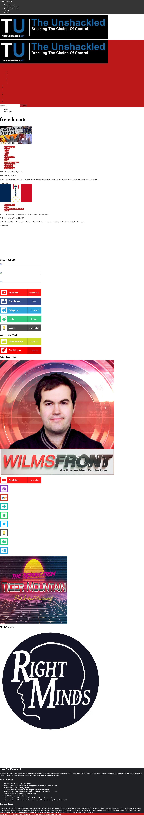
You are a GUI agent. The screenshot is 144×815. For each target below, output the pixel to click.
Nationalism (58, 810)
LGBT (6, 153)
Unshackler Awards (10, 94)
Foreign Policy (119, 808)
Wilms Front (12, 73)
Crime (39, 808)
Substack (7, 85)
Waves (84, 812)
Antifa (20, 808)
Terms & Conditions (11, 7)
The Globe (46, 812)
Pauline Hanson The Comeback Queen (17, 784)
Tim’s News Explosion (16, 71)
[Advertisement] (72, 242)
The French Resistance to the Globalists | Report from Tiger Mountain (24, 214)
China (35, 808)
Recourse (113, 810)
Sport (6, 160)
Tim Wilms (4, 175)
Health (2, 810)
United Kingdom (9, 164)
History (6, 99)
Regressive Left (9, 157)
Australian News (9, 147)
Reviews (7, 101)
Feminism (111, 808)
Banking (7, 149)
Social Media (32, 812)
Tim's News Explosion (11, 162)
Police (6, 155)
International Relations (31, 810)
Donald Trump (71, 808)
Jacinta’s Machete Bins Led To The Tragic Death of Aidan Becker (26, 790)
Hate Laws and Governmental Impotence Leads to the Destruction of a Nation (31, 792)
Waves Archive (13, 80)
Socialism (25, 812)
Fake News (104, 808)
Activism (14, 808)
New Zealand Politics (69, 810)
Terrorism (40, 812)
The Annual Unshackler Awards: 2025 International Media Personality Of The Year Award (35, 800)
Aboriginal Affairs (5, 808)
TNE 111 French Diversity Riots (11, 172)
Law (44, 810)
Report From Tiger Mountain (14, 209)
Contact (7, 13)
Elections (86, 808)
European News (9, 205)
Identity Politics (10, 810)
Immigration (20, 810)
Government (137, 808)
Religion (129, 810)
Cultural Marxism (47, 808)
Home (6, 67)
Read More (4, 183)
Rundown (14, 812)
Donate (6, 90)
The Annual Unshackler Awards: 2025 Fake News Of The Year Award (28, 798)
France (6, 151)
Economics (79, 808)
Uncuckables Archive (15, 83)
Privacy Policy (9, 5)
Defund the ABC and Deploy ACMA (16, 788)
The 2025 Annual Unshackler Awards (17, 796)
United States (8, 166)
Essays (6, 97)
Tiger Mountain (13, 76)
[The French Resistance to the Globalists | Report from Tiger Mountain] (16, 201)
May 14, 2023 (19, 218)
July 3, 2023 (12, 175)
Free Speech (128, 808)
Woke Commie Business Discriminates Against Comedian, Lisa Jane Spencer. (30, 786)
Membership (8, 87)
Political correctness (102, 810)
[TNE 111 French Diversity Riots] (16, 144)
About (6, 11)
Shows (6, 69)
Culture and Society (59, 808)
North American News (84, 810)
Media (52, 810)
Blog (5, 92)
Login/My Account (11, 9)
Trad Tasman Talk (14, 78)
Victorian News (9, 168)
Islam (41, 810)
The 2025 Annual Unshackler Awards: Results (20, 794)
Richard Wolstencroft (7, 218)
